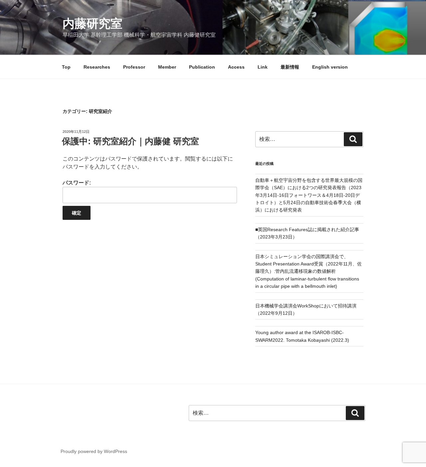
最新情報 (290, 67)
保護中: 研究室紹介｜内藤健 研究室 (130, 141)
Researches (97, 67)
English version (330, 67)
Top (66, 67)
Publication (202, 67)
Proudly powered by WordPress (94, 451)
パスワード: (77, 183)
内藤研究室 (92, 23)
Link (263, 67)
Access (236, 67)
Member (167, 67)
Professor (134, 67)
